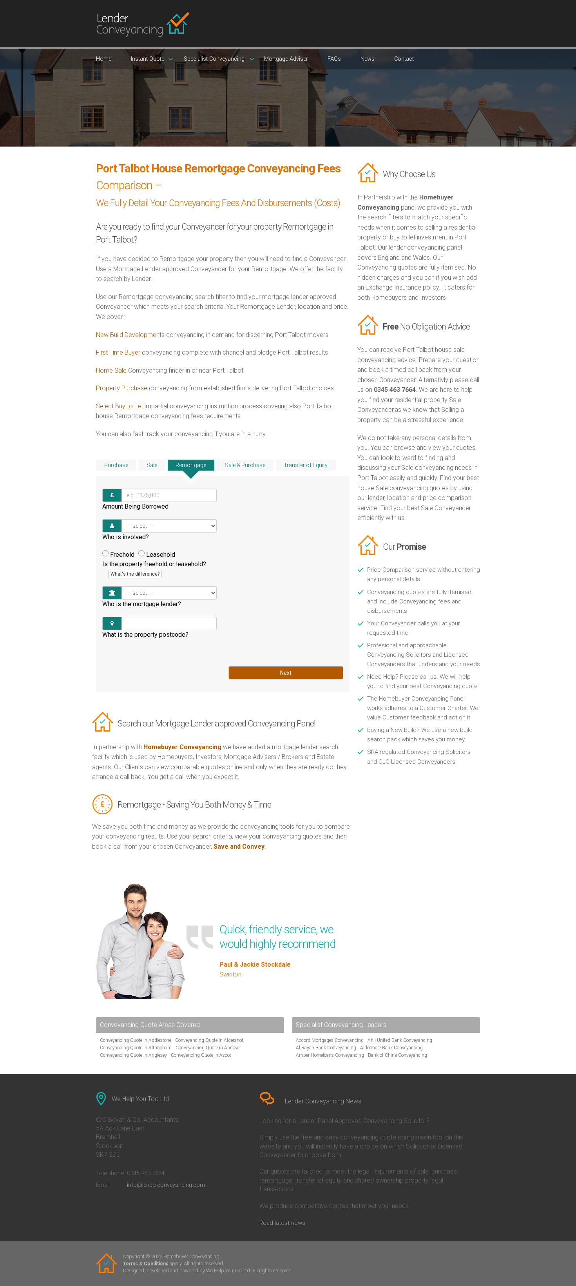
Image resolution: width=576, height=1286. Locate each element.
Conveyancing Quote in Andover (208, 1048)
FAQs (334, 59)
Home (103, 59)
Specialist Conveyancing (214, 59)
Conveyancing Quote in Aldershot (209, 1040)
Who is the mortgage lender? (141, 604)
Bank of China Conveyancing (397, 1055)
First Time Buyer (118, 352)
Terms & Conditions (145, 1263)
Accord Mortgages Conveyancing (330, 1040)
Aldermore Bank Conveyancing (391, 1048)
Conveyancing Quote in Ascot (201, 1055)
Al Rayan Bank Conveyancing (326, 1048)
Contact (404, 59)
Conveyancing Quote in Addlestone (135, 1040)
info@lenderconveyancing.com (166, 1185)
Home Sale (111, 370)
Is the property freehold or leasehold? (154, 568)
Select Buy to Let (119, 406)
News (367, 59)
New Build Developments (130, 335)
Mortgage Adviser (286, 59)
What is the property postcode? (145, 634)
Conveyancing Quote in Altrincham (136, 1048)
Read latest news (282, 1222)
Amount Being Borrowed (135, 506)
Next (286, 673)
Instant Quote (147, 59)
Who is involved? (125, 537)
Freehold (122, 554)
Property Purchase (122, 388)
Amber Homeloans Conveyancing (330, 1055)
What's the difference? (134, 574)
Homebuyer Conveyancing (182, 747)
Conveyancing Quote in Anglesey (133, 1055)
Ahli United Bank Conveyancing (400, 1040)
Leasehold (160, 554)
